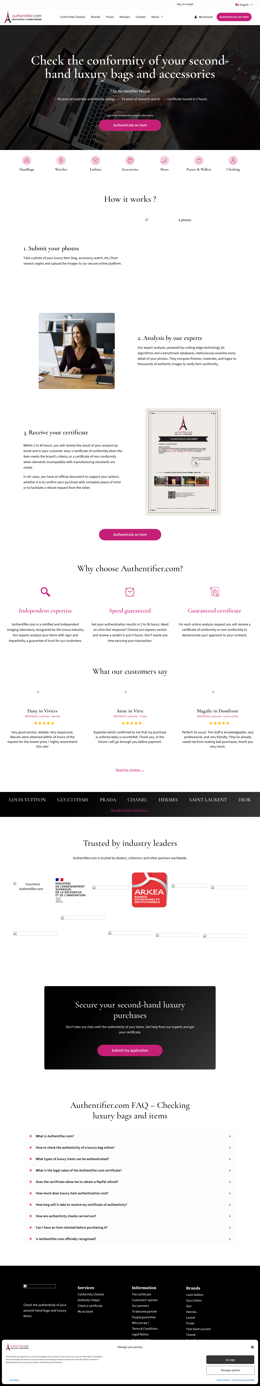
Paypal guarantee (144, 1317)
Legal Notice (14, 1380)
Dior (189, 1306)
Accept (230, 1360)
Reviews (125, 17)
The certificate (141, 1294)
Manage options (230, 1370)
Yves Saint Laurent (198, 1329)
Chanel (190, 1335)
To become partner (144, 1311)
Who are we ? (140, 1323)
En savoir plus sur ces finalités (242, 1380)
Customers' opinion (145, 1300)
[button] (252, 1347)
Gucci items (194, 1300)
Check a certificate (90, 1306)
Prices (110, 17)
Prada (190, 1323)
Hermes (191, 1312)
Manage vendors (223, 1380)
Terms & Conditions (145, 1328)
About (155, 17)
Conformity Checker (72, 17)
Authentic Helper (89, 1300)
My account (85, 1311)
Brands (95, 17)
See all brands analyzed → (130, 810)
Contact (141, 17)
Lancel (190, 1317)
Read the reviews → (130, 770)
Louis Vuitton (194, 1295)
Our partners (140, 1306)
